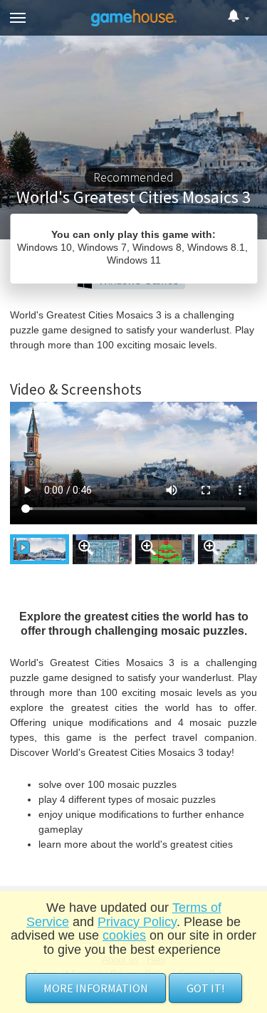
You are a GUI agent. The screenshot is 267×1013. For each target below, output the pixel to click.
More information (95, 988)
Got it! (205, 988)
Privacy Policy (137, 922)
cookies (124, 935)
